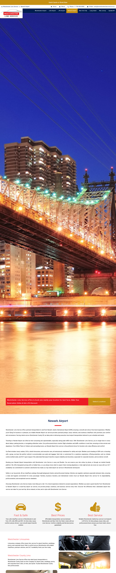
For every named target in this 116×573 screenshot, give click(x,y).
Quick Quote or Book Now (58, 2)
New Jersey (102, 10)
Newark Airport (25, 6)
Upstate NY (112, 10)
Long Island (93, 10)
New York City (83, 10)
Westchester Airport (40, 10)
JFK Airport (61, 10)
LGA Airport (52, 10)
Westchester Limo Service (10, 6)
